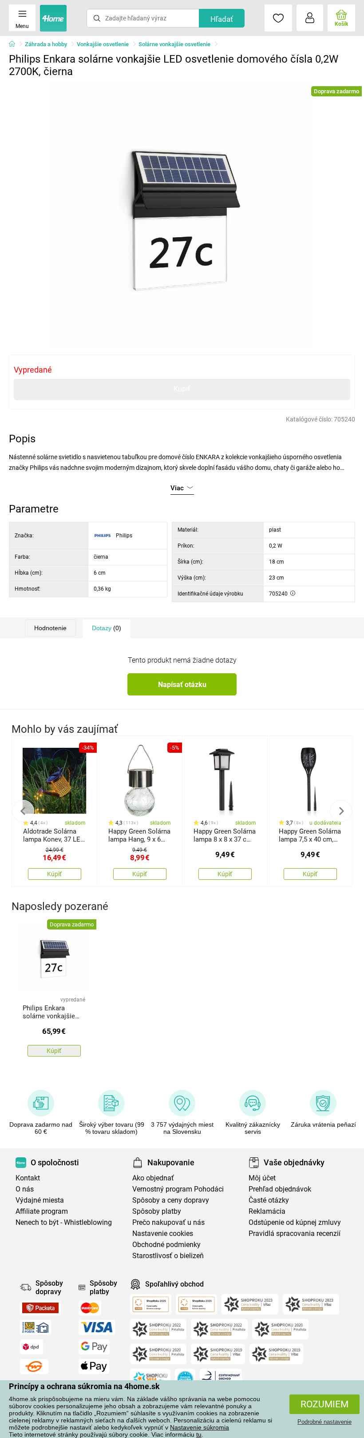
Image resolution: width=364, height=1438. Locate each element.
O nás (25, 1189)
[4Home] (15, 44)
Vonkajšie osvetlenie (103, 44)
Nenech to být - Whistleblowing (64, 1222)
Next (341, 811)
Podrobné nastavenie (324, 1421)
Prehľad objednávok (280, 1189)
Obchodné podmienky (166, 1244)
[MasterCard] (90, 1307)
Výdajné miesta (40, 1200)
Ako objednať (153, 1178)
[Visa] (97, 1327)
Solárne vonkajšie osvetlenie (174, 44)
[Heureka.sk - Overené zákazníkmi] (185, 1379)
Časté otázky (269, 1200)
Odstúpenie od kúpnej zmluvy (295, 1222)
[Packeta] (40, 1307)
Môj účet (262, 1178)
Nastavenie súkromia (199, 1427)
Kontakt (28, 1178)
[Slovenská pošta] (35, 1327)
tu (199, 1434)
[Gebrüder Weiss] (34, 1366)
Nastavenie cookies (162, 1233)
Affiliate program (42, 1211)
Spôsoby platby (156, 1211)
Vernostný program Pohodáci (178, 1189)
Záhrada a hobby (46, 44)
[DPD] (31, 1347)
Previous (23, 811)
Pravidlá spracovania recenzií (294, 1233)
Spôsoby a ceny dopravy (170, 1200)
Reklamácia (267, 1211)
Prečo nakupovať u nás (168, 1222)
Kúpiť (182, 389)
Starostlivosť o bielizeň (168, 1255)
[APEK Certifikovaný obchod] (221, 1379)
